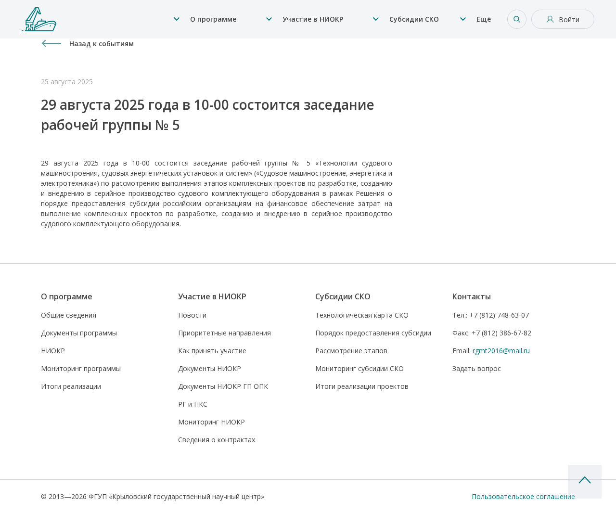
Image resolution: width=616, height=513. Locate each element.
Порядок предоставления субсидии (373, 332)
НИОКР (53, 350)
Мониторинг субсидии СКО (359, 368)
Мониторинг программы (81, 368)
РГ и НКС (192, 404)
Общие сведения (68, 315)
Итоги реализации (71, 386)
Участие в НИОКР (312, 19)
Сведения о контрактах (216, 439)
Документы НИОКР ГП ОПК (223, 386)
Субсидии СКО (414, 19)
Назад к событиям (101, 43)
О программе (213, 19)
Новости (192, 315)
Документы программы (79, 332)
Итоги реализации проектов (362, 386)
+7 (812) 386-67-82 (491, 332)
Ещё (483, 19)
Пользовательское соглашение (523, 496)
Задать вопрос (476, 368)
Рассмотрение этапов (351, 350)
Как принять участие (212, 350)
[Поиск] (516, 19)
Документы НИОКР (209, 368)
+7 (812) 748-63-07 (490, 315)
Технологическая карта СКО (362, 315)
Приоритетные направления (224, 332)
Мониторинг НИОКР (211, 421)
